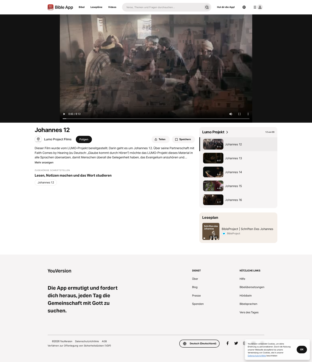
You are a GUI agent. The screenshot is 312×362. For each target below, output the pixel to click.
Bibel (82, 7)
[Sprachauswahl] (244, 7)
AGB (104, 341)
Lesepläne (96, 7)
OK (302, 349)
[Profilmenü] (257, 7)
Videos (112, 7)
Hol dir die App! (226, 7)
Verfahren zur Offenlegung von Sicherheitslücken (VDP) (79, 345)
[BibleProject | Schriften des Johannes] (238, 227)
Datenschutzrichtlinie (87, 341)
